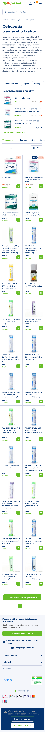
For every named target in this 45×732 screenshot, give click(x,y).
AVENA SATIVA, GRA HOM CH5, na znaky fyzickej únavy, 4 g (32, 503)
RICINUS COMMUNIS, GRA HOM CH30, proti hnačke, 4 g (33, 321)
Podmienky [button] (7, 662)
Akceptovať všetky (22, 725)
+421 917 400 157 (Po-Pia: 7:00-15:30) (22, 642)
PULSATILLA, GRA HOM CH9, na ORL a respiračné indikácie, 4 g (33, 541)
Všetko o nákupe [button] (9, 655)
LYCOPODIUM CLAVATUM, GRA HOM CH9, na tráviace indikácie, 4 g (11, 358)
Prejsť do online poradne (22, 633)
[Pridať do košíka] (18, 186)
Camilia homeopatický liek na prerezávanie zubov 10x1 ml (34, 179)
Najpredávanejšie (27, 140)
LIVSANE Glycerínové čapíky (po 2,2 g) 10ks (32, 214)
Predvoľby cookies (22, 719)
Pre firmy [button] (6, 669)
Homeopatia (29, 20)
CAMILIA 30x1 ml (8, 177)
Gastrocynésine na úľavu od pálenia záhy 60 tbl (10, 214)
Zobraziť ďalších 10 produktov (23, 597)
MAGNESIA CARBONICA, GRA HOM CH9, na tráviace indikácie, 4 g (34, 394)
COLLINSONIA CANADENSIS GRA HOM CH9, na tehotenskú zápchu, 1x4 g (33, 249)
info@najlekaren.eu (24, 647)
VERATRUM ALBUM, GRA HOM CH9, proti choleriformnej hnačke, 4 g (33, 431)
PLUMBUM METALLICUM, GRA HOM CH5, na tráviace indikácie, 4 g (11, 430)
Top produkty (8, 140)
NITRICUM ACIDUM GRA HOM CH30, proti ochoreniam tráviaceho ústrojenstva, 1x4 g (11, 504)
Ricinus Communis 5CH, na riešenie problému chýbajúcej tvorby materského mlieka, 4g (10, 249)
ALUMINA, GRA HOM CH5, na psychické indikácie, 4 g (9, 577)
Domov (5, 20)
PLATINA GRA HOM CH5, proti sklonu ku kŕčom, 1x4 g (11, 321)
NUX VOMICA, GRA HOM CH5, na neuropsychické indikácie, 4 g (11, 541)
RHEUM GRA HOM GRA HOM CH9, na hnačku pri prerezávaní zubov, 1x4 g (33, 468)
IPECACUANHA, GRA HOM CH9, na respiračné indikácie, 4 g (33, 357)
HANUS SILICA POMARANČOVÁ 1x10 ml (33, 285)
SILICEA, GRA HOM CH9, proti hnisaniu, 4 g (11, 467)
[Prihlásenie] (30, 3)
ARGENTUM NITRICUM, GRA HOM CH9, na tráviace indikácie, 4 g (33, 577)
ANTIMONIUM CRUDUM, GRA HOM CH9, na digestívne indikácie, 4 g (11, 394)
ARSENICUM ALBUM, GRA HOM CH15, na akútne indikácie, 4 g (9, 286)
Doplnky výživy (16, 20)
